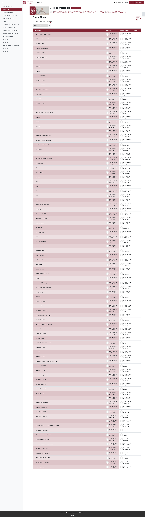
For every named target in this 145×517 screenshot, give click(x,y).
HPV (37, 200)
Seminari (38, 71)
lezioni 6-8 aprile (40, 232)
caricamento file (40, 246)
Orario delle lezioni (8, 12)
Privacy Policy (72, 513)
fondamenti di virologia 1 (42, 283)
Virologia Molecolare (8, 6)
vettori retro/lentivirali (41, 218)
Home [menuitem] (38, 2)
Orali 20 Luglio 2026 (41, 411)
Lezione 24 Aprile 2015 (41, 379)
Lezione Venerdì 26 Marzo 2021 (44, 140)
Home (51, 11)
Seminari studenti (40, 356)
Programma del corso (8, 18)
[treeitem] (11, 8)
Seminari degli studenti (42, 402)
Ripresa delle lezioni (41, 388)
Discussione (38, 30)
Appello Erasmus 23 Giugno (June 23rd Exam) (47, 425)
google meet (39, 264)
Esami (4, 21)
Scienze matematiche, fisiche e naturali (93, 11)
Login (131, 2)
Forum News (6, 9)
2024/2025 (5, 39)
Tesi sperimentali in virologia (43, 329)
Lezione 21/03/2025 (41, 43)
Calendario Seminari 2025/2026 (11, 24)
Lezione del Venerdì (41, 319)
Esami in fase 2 (39, 149)
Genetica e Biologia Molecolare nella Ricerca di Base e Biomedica (68, 12)
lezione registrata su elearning (43, 287)
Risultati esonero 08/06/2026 (10, 33)
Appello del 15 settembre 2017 (43, 342)
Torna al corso (76, 8)
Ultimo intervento (124, 30)
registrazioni (39, 227)
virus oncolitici (39, 172)
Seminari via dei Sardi (41, 407)
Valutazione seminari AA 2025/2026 (11, 30)
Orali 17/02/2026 (40, 467)
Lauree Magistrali (115, 11)
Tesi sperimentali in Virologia (43, 315)
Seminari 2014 (39, 398)
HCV (37, 191)
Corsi (55, 11)
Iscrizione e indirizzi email (42, 144)
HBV (37, 195)
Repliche (136, 30)
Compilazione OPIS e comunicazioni (45, 444)
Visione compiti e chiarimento (43, 434)
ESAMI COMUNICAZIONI (42, 430)
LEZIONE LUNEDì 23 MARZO (43, 462)
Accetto (72, 515)
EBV (37, 181)
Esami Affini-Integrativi (93, 12)
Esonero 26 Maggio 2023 (42, 57)
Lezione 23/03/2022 (41, 80)
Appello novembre (40, 52)
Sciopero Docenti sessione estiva (44, 324)
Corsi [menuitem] (42, 2)
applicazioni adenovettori (42, 204)
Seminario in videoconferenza (43, 135)
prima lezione (39, 292)
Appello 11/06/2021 (41, 103)
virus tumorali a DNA (41, 214)
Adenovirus (39, 209)
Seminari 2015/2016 (41, 365)
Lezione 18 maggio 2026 (42, 448)
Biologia (107, 11)
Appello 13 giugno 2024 (42, 48)
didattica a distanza (41, 301)
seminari (38, 62)
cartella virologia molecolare (43, 273)
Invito (37, 278)
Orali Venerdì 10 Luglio (41, 416)
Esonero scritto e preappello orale (44, 112)
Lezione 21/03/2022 (41, 85)
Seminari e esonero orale (42, 108)
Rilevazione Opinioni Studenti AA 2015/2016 (47, 361)
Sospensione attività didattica (43, 34)
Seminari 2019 (39, 306)
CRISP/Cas (38, 352)
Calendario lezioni (40, 347)
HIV (36, 237)
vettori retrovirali (40, 223)
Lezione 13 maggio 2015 (42, 375)
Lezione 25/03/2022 (41, 75)
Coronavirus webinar (41, 241)
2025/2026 (5, 42)
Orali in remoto (40, 94)
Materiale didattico (8, 36)
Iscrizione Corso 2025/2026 (10, 15)
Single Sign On (139, 2)
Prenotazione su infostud (42, 89)
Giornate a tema (40, 338)
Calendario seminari (41, 131)
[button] (50, 23)
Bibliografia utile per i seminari (11, 45)
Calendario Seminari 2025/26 (43, 453)
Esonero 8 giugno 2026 (9, 27)
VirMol (103, 12)
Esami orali (38, 98)
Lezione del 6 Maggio (41, 310)
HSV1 (37, 186)
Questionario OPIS (40, 393)
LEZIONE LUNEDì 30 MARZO (43, 458)
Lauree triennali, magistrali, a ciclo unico (70, 11)
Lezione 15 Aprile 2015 (41, 384)
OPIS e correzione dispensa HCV (44, 158)
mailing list (38, 296)
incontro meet (39, 154)
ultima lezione (39, 163)
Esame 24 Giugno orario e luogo (44, 421)
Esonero (38, 177)
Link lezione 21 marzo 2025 (42, 39)
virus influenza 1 (40, 168)
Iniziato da (108, 30)
